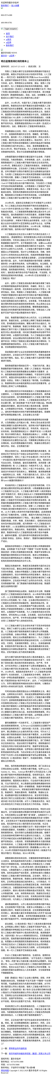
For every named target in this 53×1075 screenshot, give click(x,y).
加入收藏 (15, 6)
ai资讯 (8, 40)
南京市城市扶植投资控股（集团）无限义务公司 (29, 1054)
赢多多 (4, 56)
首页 (8, 34)
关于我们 (10, 37)
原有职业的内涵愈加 (18, 1048)
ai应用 (8, 42)
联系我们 (5, 6)
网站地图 (5, 1070)
